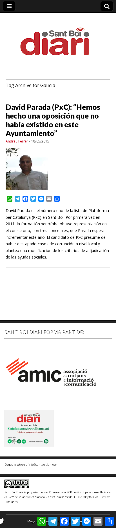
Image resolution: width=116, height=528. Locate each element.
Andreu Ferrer (17, 141)
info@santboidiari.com (42, 464)
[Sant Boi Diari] (58, 38)
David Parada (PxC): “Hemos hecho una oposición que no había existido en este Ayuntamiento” (53, 120)
